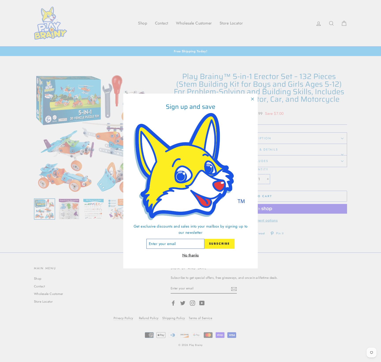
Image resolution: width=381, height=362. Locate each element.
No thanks (190, 255)
